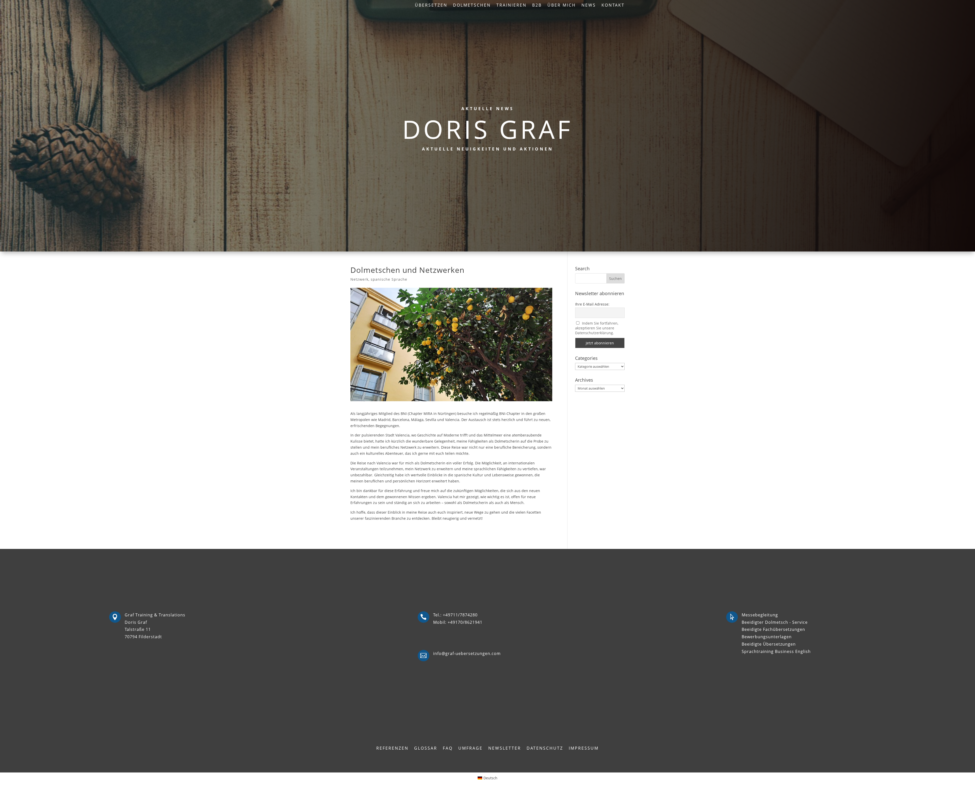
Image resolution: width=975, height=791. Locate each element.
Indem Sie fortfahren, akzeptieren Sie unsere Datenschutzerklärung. (597, 328)
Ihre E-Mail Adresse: (592, 304)
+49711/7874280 (460, 615)
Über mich (561, 5)
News (588, 5)
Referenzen (392, 748)
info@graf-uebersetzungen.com (467, 653)
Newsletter (504, 748)
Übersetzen (431, 5)
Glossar (425, 748)
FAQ (448, 748)
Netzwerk (359, 279)
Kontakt (613, 5)
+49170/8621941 (465, 622)
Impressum (584, 748)
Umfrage (470, 748)
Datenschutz (545, 748)
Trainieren (511, 5)
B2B (537, 5)
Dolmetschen (472, 5)
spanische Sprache (389, 279)
